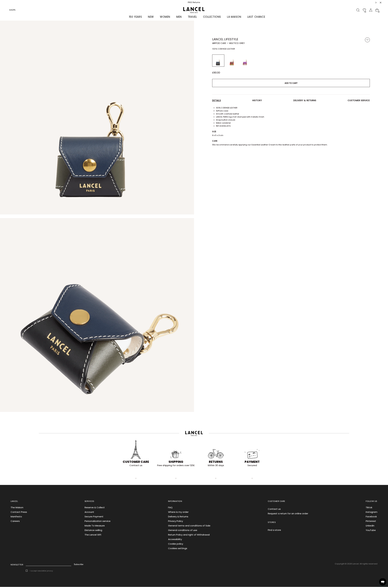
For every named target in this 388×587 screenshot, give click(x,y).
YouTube (371, 530)
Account (89, 512)
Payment (252, 462)
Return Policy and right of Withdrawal (189, 534)
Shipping (176, 462)
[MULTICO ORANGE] (232, 61)
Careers (15, 521)
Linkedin (370, 525)
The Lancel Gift (93, 534)
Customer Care (136, 462)
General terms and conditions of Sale (189, 525)
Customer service (359, 100)
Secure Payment (94, 516)
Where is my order (178, 512)
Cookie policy (175, 543)
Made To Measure (95, 525)
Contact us (274, 509)
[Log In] (371, 10)
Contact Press (19, 512)
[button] (376, 2)
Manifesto (16, 516)
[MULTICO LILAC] (245, 61)
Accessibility (175, 539)
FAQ (170, 507)
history (257, 100)
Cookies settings (177, 548)
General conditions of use (182, 530)
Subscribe (78, 564)
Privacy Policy (175, 521)
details (216, 100)
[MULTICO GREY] (218, 61)
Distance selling (93, 530)
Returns (216, 462)
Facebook (371, 516)
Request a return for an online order (288, 513)
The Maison (17, 507)
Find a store (274, 530)
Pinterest (371, 521)
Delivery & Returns (178, 516)
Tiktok (369, 507)
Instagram (371, 512)
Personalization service (97, 521)
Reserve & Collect (95, 507)
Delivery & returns (304, 100)
